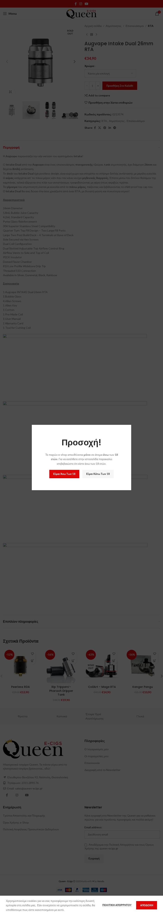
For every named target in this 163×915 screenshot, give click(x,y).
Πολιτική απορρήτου (117, 905)
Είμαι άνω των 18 (64, 473)
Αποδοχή (146, 905)
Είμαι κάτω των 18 (98, 473)
